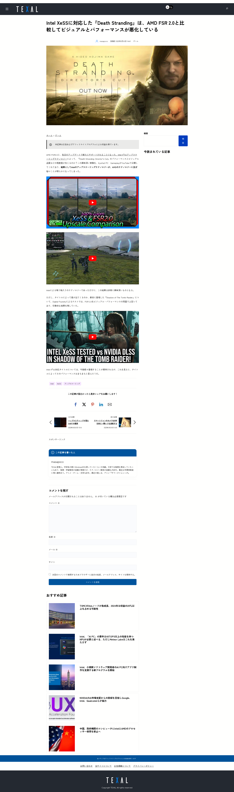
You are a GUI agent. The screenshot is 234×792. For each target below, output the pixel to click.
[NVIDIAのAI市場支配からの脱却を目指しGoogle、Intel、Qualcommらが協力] (62, 697)
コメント (54, 502)
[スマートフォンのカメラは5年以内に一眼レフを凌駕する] (125, 419)
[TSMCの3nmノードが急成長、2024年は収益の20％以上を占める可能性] (62, 605)
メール (53, 549)
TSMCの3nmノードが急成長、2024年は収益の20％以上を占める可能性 (107, 607)
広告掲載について (122, 765)
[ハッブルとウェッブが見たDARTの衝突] (60, 419)
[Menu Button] (7, 9)
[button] (75, 404)
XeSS (59, 383)
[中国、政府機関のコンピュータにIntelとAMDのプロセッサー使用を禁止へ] (62, 727)
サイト (52, 562)
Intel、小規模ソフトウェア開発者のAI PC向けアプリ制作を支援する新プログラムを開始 (108, 668)
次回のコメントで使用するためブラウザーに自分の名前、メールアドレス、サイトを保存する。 (94, 574)
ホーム (49, 135)
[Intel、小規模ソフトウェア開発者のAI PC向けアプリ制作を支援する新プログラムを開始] (62, 666)
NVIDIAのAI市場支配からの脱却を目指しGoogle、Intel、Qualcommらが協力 (105, 699)
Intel (52, 383)
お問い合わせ (86, 765)
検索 (146, 133)
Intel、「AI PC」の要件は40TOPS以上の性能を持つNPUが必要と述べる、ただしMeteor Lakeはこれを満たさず (107, 639)
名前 (52, 536)
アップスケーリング (72, 383)
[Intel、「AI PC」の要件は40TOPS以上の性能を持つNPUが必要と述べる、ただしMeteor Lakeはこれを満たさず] (62, 635)
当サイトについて (103, 765)
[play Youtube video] (92, 202)
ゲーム (135, 41)
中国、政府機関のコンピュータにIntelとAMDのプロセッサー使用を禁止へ (107, 730)
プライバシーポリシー (143, 765)
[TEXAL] (27, 7)
